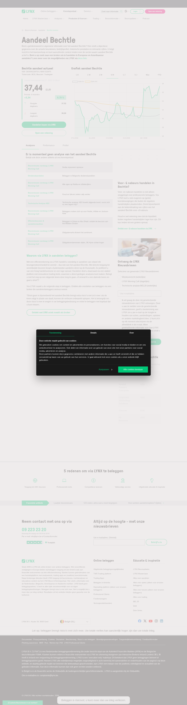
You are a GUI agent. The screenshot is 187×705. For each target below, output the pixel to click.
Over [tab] (132, 333)
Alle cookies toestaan (133, 369)
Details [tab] (93, 333)
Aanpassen (104, 369)
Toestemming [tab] (55, 333)
